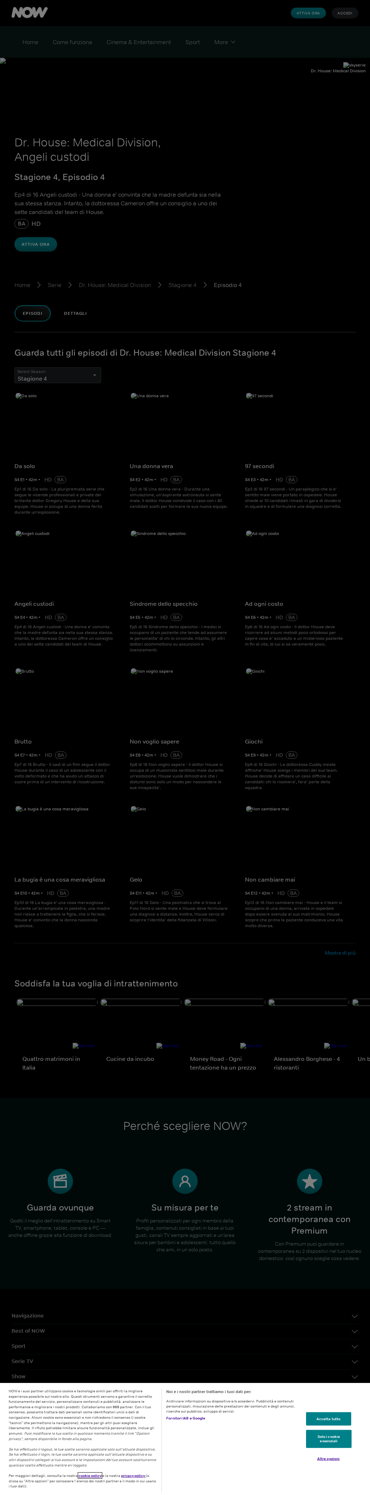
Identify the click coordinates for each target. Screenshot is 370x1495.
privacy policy (133, 1475)
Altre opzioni (328, 1458)
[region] (185, 1439)
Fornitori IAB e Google (185, 1418)
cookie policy (90, 1475)
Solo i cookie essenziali (329, 1438)
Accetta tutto (328, 1418)
